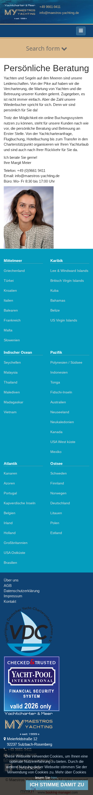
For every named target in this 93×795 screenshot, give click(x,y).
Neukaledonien (62, 422)
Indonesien (59, 372)
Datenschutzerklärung (21, 591)
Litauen (56, 513)
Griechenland (14, 271)
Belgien (9, 513)
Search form (43, 48)
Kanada (56, 432)
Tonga (55, 382)
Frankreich (12, 320)
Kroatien (10, 290)
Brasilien (10, 563)
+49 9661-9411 (50, 7)
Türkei (9, 281)
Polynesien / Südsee (66, 362)
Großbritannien (16, 543)
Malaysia (11, 372)
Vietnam (10, 412)
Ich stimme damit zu (57, 784)
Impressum (13, 596)
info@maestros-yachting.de (59, 13)
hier (54, 777)
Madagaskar (13, 402)
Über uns (11, 580)
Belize (55, 310)
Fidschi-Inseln (61, 392)
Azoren (9, 483)
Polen (54, 523)
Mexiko (56, 452)
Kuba (54, 290)
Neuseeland (59, 412)
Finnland (57, 483)
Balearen (11, 310)
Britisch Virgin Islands (67, 281)
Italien (8, 300)
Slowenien (12, 340)
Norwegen (58, 493)
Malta (8, 330)
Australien (58, 402)
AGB (8, 585)
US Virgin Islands (63, 320)
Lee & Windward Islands (69, 271)
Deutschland (60, 503)
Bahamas (57, 300)
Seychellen (12, 362)
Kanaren (10, 473)
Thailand (10, 382)
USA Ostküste (14, 553)
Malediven (12, 392)
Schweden (58, 473)
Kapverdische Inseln (19, 503)
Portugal (10, 493)
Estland (56, 533)
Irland (8, 523)
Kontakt (10, 601)
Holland (10, 533)
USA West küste (62, 442)
